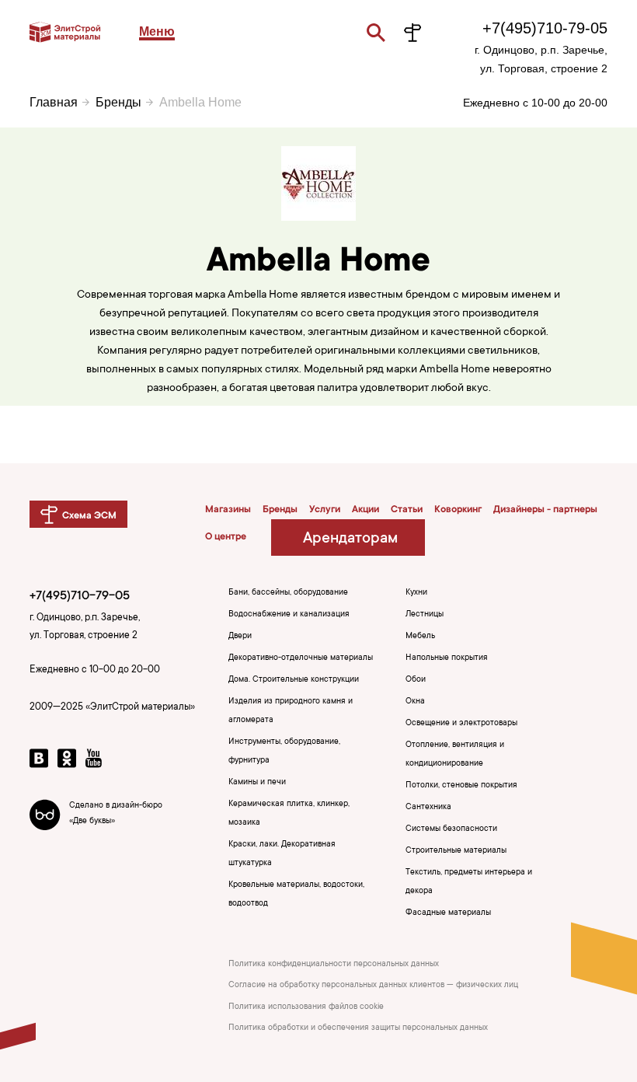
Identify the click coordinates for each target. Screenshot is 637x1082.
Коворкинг (458, 509)
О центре (225, 537)
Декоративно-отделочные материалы (300, 658)
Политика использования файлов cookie (306, 1007)
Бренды (118, 102)
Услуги (324, 509)
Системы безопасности (451, 829)
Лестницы (425, 615)
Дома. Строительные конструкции (293, 680)
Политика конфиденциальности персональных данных (333, 964)
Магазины (228, 509)
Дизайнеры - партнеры (545, 509)
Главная (54, 102)
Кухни (416, 593)
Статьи (407, 509)
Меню (157, 31)
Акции (365, 509)
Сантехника (428, 807)
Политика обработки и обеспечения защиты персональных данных (358, 1028)
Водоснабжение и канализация (289, 615)
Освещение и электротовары (461, 723)
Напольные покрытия (447, 658)
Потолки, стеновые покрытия (461, 786)
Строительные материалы (456, 851)
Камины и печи (257, 782)
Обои (416, 680)
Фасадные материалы (448, 913)
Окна (415, 702)
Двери (240, 636)
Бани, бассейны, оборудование (288, 593)
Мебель (420, 636)
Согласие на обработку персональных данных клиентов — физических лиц (373, 985)
